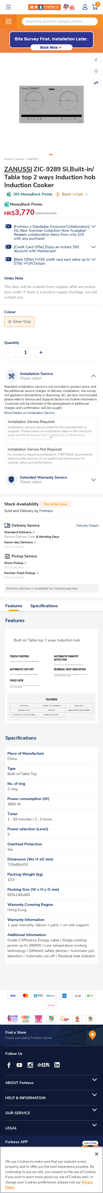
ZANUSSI (18, 169)
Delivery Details (87, 525)
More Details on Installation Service (29, 413)
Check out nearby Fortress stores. (29, 1038)
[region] (51, 1170)
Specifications (44, 606)
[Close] (96, 1154)
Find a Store (15, 1032)
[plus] (41, 352)
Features (13, 606)
